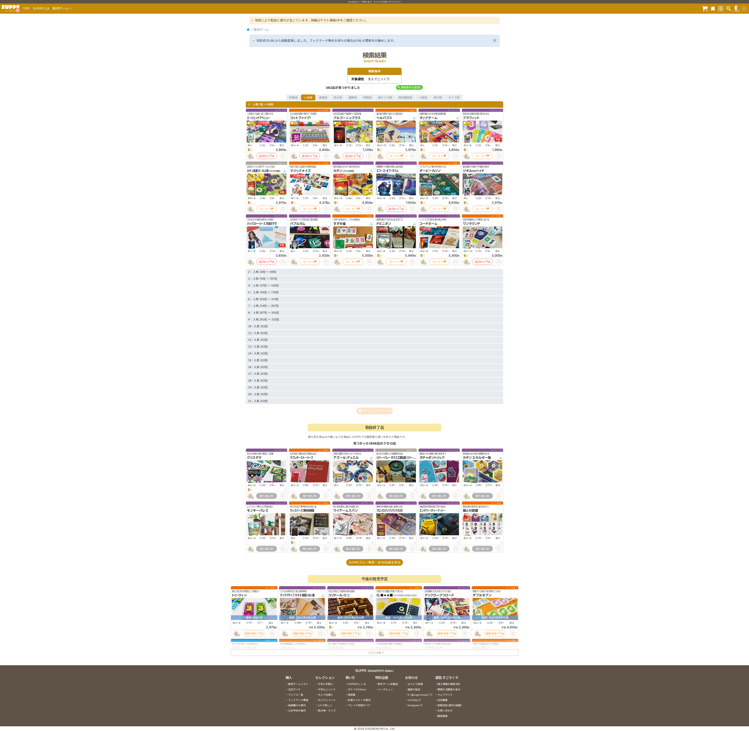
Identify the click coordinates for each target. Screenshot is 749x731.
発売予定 (250, 633)
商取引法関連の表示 (449, 689)
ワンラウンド (471, 223)
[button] (409, 87)
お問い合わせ (445, 710)
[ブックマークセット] (713, 8)
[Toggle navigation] (744, 8)
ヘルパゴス (384, 117)
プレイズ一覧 (295, 694)
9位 (425, 123)
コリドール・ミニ (339, 595)
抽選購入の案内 (297, 705)
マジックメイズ (300, 170)
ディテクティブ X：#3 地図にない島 (297, 595)
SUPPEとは (41, 8)
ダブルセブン (482, 595)
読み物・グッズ (327, 710)
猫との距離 (470, 510)
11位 (468, 123)
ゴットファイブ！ (300, 117)
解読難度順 (405, 97)
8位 (382, 123)
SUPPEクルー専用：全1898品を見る (374, 562)
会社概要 (443, 700)
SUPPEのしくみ (357, 684)
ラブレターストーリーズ (301, 457)
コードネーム (429, 223)
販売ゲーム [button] (60, 8)
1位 (252, 123)
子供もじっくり (327, 689)
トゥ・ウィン (239, 595)
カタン (337, 170)
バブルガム (297, 223)
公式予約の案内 (297, 710)
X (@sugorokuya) (418, 694)
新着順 (293, 97)
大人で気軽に (325, 694)
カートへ (394, 156)
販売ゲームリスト (298, 684)
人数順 (423, 97)
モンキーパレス (257, 510)
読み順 (338, 97)
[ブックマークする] (283, 156)
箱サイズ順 (385, 97)
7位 (338, 123)
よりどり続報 (415, 684)
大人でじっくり (327, 700)
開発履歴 (443, 716)
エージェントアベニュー (258, 117)
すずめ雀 (339, 223)
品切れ (263, 156)
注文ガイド (294, 689)
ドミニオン (383, 223)
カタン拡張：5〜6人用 (257, 170)
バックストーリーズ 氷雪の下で (262, 223)
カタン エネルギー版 (477, 457)
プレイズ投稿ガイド (359, 705)
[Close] (494, 40)
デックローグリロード (439, 595)
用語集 (351, 694)
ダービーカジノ (430, 170)
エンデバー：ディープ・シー (432, 510)
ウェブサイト (445, 694)
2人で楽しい (325, 705)
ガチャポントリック (432, 457)
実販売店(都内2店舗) (450, 705)
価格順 (323, 97)
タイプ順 (453, 97)
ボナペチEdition (357, 689)
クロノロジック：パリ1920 (389, 510)
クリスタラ (254, 457)
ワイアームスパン (345, 510)
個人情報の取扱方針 (449, 684)
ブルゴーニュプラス (347, 117)
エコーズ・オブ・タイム (387, 170)
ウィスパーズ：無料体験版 (302, 510)
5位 (295, 123)
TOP (26, 8)
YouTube (413, 700)
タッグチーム (429, 117)
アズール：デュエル (346, 457)
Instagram (413, 705)
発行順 (438, 97)
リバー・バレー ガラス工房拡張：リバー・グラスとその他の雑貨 (406, 457)
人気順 (308, 97)
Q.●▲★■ (384, 595)
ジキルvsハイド (473, 170)
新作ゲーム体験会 (388, 684)
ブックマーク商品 (298, 700)
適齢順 (353, 97)
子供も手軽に (325, 684)
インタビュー (385, 689)
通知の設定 (414, 689)
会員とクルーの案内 (359, 700)
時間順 (367, 97)
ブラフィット (471, 117)
